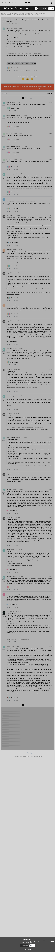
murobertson (9, 174)
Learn (6, 3)
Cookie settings (26, 756)
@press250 (44, 289)
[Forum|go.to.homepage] (16, 8)
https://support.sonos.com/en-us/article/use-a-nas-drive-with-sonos (22, 387)
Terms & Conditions (17, 756)
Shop (3, 3)
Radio (15, 3)
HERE (30, 233)
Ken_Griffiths (9, 215)
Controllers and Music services (38, 13)
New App (17, 63)
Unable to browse (25, 63)
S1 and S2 (33, 63)
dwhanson (9, 102)
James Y (8, 28)
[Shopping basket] (51, 3)
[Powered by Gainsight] (27, 753)
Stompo (8, 646)
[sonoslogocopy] (27, 3)
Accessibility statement (36, 756)
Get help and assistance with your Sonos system (19, 13)
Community (3, 13)
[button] (1, 8)
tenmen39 (9, 594)
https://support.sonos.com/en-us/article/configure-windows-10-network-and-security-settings (27, 429)
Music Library (10, 63)
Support (11, 3)
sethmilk (8, 199)
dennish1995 (9, 133)
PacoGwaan (9, 249)
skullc (8, 611)
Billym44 (8, 549)
